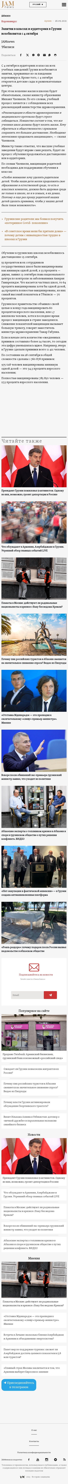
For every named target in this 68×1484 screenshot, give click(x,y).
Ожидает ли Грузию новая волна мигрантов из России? (31, 1071)
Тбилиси (7, 47)
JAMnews (8, 41)
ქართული (5, 15)
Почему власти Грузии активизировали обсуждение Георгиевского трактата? (27, 1104)
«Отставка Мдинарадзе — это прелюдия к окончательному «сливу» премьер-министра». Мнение (29, 719)
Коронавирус (9, 21)
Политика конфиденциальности (34, 1452)
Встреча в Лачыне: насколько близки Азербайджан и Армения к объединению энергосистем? (34, 1336)
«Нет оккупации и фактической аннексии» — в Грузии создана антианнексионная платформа (33, 893)
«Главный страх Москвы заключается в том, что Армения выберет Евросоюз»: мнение (32, 1370)
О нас (34, 1430)
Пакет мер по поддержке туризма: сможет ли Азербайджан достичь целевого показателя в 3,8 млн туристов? (32, 1353)
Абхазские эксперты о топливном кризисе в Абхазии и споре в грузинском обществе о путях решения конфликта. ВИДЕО (33, 835)
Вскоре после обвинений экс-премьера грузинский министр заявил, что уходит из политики (31, 777)
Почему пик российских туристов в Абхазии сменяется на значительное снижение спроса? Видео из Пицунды (33, 661)
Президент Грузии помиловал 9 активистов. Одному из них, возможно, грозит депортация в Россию (32, 492)
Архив (49, 20)
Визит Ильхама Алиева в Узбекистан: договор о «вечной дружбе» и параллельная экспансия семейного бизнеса (31, 1120)
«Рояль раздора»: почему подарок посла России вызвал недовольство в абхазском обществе (33, 949)
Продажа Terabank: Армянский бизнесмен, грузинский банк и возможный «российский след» (33, 1056)
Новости (34, 1135)
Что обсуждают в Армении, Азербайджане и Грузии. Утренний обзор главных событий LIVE (32, 548)
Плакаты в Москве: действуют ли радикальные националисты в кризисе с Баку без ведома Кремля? (32, 605)
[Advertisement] (34, 411)
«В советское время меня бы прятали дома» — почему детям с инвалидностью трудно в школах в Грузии (35, 235)
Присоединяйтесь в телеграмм (20, 1385)
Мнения (34, 1258)
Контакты (34, 1441)
